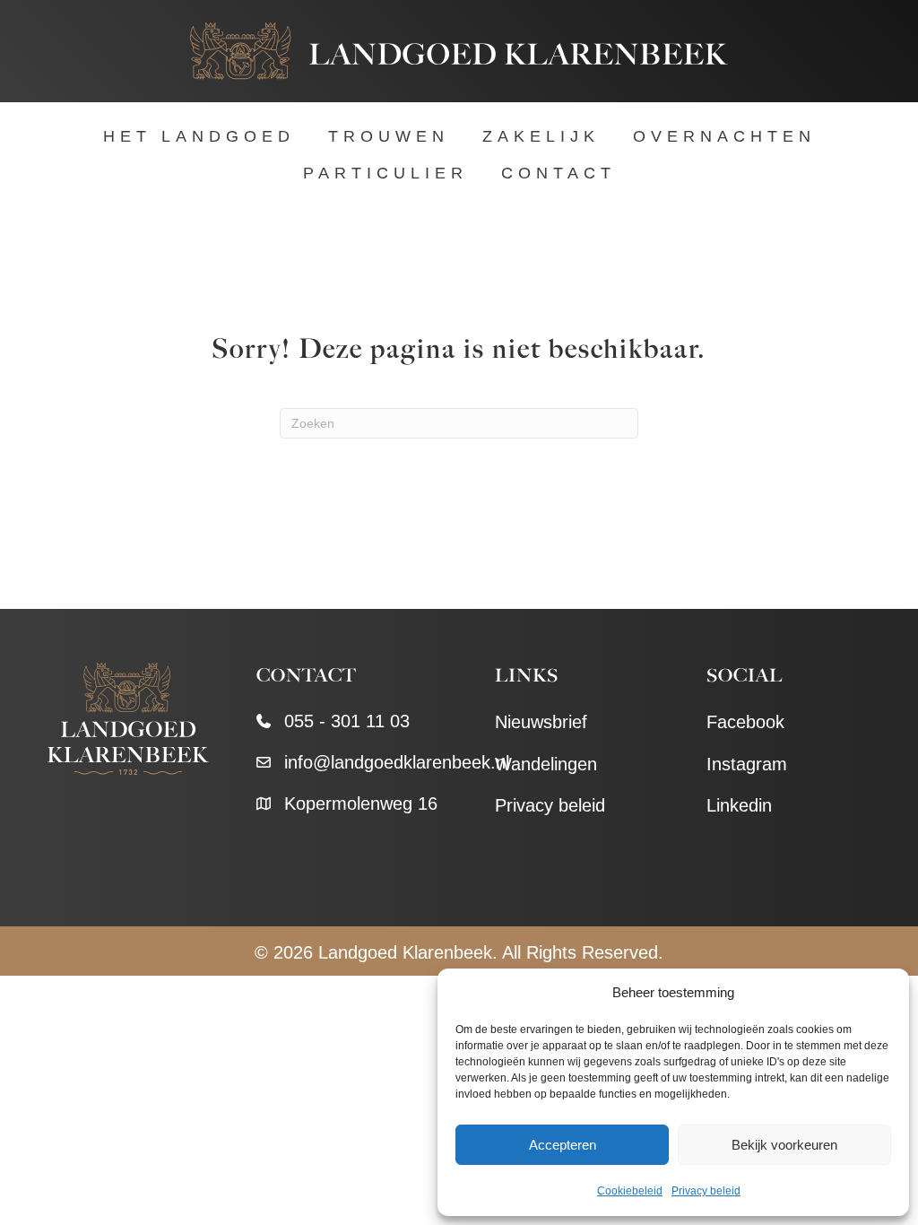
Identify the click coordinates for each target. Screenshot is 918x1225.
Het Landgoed (199, 136)
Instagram (746, 764)
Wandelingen (546, 764)
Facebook (745, 722)
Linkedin (739, 805)
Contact (558, 173)
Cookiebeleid (630, 1191)
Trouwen (388, 136)
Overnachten (724, 136)
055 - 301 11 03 (347, 721)
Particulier (385, 173)
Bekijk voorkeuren (784, 1144)
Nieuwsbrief (541, 722)
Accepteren (562, 1144)
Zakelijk (541, 136)
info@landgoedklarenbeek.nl (396, 762)
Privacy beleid (705, 1191)
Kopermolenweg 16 (360, 803)
